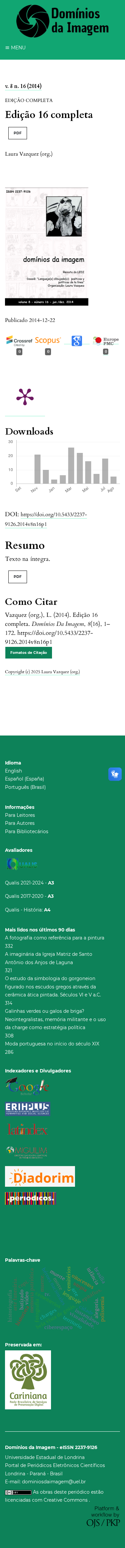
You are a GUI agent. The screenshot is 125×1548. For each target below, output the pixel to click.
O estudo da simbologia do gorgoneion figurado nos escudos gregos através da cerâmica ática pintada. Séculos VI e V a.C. (53, 986)
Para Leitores (20, 815)
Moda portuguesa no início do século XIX (52, 1043)
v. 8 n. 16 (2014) (23, 86)
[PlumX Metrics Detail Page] (25, 396)
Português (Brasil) (25, 787)
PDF (18, 133)
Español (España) (24, 778)
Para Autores (20, 823)
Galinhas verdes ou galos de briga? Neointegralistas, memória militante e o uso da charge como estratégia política (55, 1019)
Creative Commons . (67, 1500)
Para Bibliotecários (26, 831)
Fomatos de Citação (28, 653)
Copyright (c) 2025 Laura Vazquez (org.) (42, 672)
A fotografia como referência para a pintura (54, 937)
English (13, 771)
